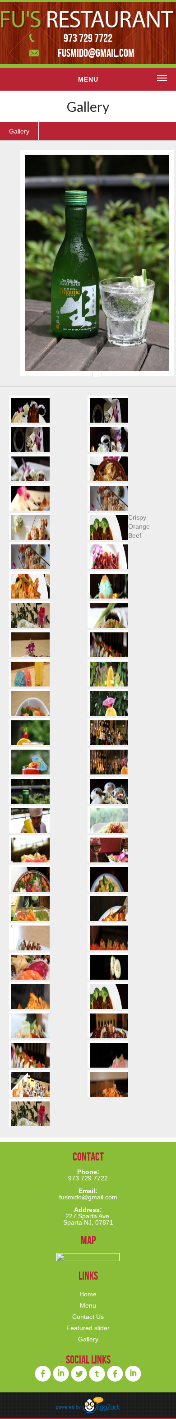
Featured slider (88, 1327)
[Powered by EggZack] (88, 1411)
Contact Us (88, 1316)
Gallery (19, 131)
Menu (88, 1305)
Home (88, 1294)
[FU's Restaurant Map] (88, 1256)
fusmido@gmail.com (96, 53)
